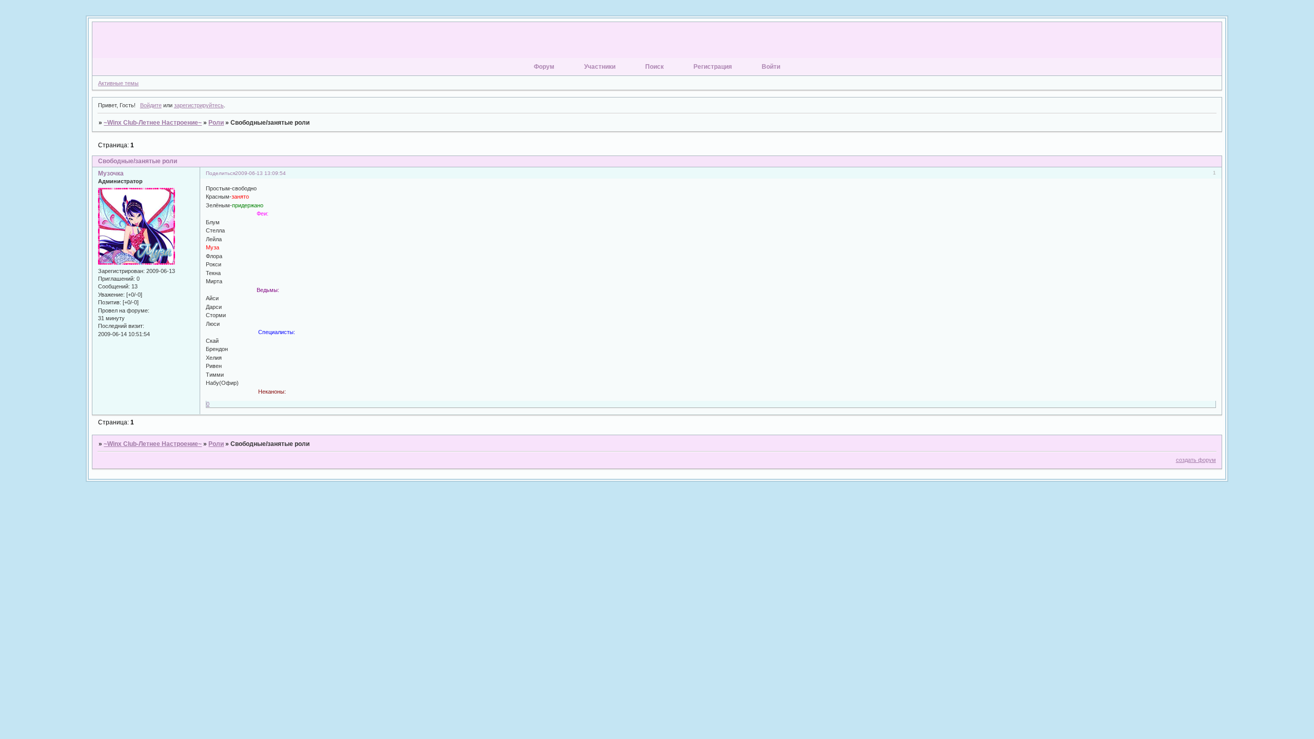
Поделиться (220, 173)
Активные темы (118, 83)
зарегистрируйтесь (199, 105)
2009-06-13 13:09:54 (260, 173)
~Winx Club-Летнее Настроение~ (153, 122)
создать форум (1196, 460)
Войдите (151, 105)
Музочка (111, 173)
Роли (216, 122)
